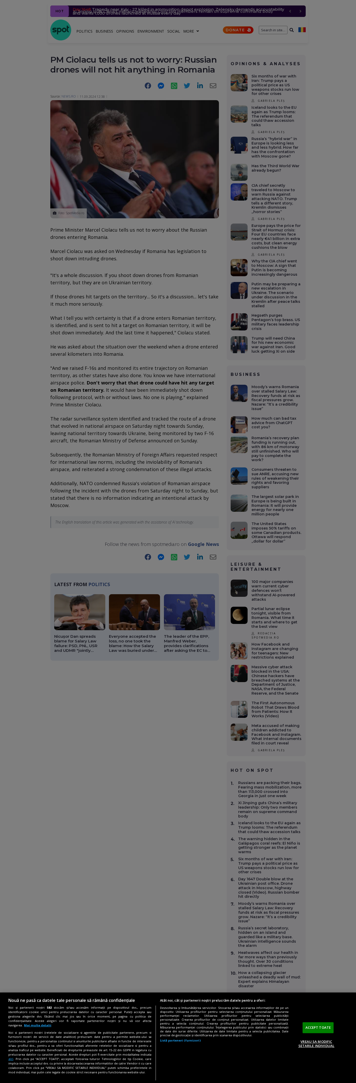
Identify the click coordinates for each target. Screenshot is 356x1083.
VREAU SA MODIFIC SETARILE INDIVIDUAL (316, 1043)
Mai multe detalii (37, 1025)
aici (10, 1059)
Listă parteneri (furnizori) (180, 1040)
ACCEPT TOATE (318, 1027)
